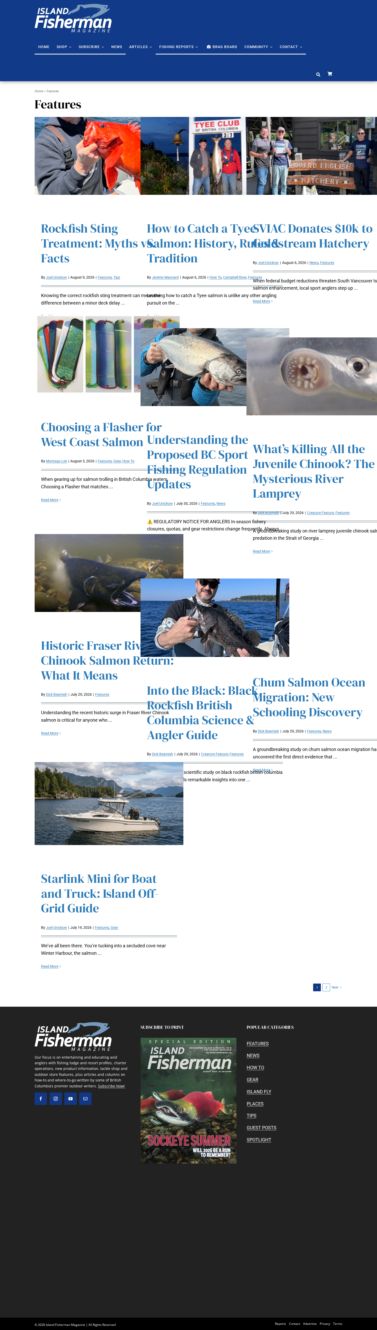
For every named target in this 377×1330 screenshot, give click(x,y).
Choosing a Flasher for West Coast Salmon (101, 434)
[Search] (318, 74)
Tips (116, 277)
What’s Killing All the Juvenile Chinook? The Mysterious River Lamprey (314, 471)
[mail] (85, 1099)
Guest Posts (261, 1127)
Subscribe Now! (111, 1086)
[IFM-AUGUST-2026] (188, 1040)
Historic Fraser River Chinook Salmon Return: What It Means (107, 660)
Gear (117, 461)
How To (216, 277)
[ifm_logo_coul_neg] (73, 6)
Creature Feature (320, 513)
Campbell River (234, 277)
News (314, 263)
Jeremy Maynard (165, 277)
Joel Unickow (56, 277)
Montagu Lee (56, 461)
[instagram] (55, 1099)
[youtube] (70, 1099)
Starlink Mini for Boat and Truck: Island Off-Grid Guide (100, 893)
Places (255, 1103)
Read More (261, 301)
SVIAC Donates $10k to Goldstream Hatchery (313, 236)
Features (105, 277)
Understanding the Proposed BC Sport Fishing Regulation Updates (197, 461)
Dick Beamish (268, 513)
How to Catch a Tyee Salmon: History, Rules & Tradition (214, 243)
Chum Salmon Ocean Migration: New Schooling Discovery (309, 697)
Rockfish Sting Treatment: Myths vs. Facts (98, 243)
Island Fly (259, 1091)
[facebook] (41, 1099)
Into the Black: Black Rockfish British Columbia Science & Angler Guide (203, 712)
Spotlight (259, 1139)
